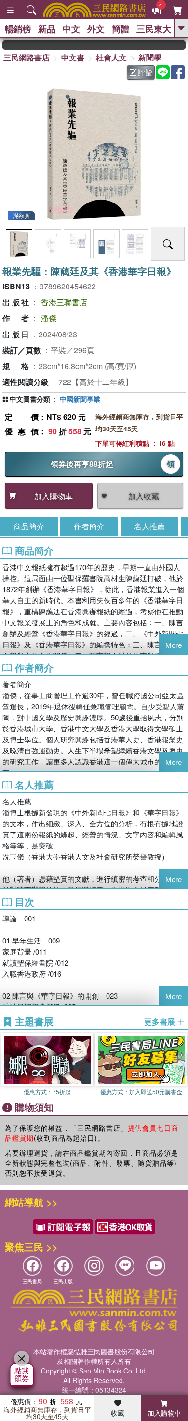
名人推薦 (149, 526)
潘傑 (48, 317)
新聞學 (149, 57)
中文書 (72, 57)
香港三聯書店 (64, 302)
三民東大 (153, 29)
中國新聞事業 (80, 399)
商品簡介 (28, 526)
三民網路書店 (26, 57)
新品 (46, 29)
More (173, 645)
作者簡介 (89, 526)
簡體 (120, 29)
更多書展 (160, 1022)
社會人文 (111, 57)
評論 (145, 72)
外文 (96, 29)
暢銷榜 (18, 29)
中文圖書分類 (30, 399)
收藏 (117, 1413)
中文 (71, 29)
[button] (181, 1064)
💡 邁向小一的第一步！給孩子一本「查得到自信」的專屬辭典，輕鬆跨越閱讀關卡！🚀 (180, 45)
